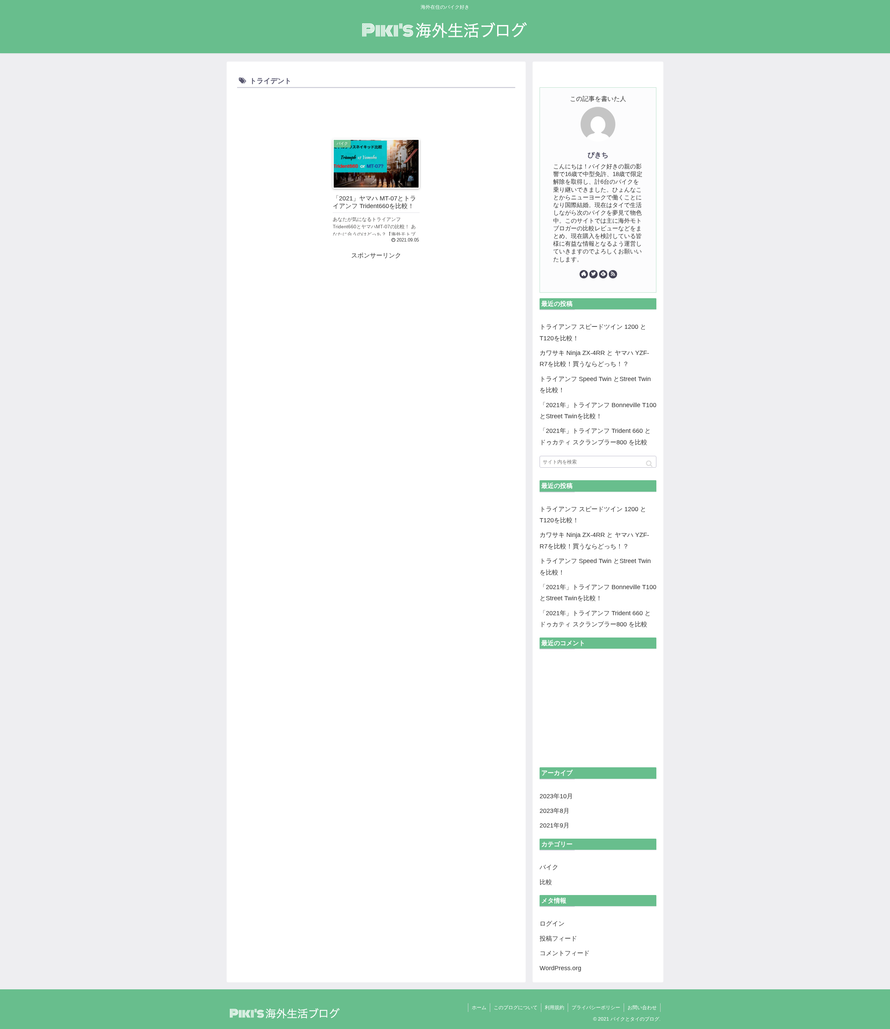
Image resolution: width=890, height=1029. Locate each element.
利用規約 (554, 1007)
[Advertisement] (376, 109)
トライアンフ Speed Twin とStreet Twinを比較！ (595, 384)
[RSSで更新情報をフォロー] (613, 274)
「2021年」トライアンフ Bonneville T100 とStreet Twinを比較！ (598, 411)
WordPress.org (560, 968)
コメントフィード (565, 953)
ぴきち (598, 155)
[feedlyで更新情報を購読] (603, 274)
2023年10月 (556, 796)
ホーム (479, 1007)
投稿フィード (558, 938)
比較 (546, 882)
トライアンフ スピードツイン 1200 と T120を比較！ (593, 332)
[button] (649, 464)
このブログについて (515, 1007)
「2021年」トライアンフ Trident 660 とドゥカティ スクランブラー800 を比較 (595, 436)
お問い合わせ (642, 1007)
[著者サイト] (584, 274)
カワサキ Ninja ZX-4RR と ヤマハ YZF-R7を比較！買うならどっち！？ (594, 358)
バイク (549, 867)
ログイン (552, 923)
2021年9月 (554, 825)
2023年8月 (554, 810)
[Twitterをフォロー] (593, 274)
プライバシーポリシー (596, 1007)
